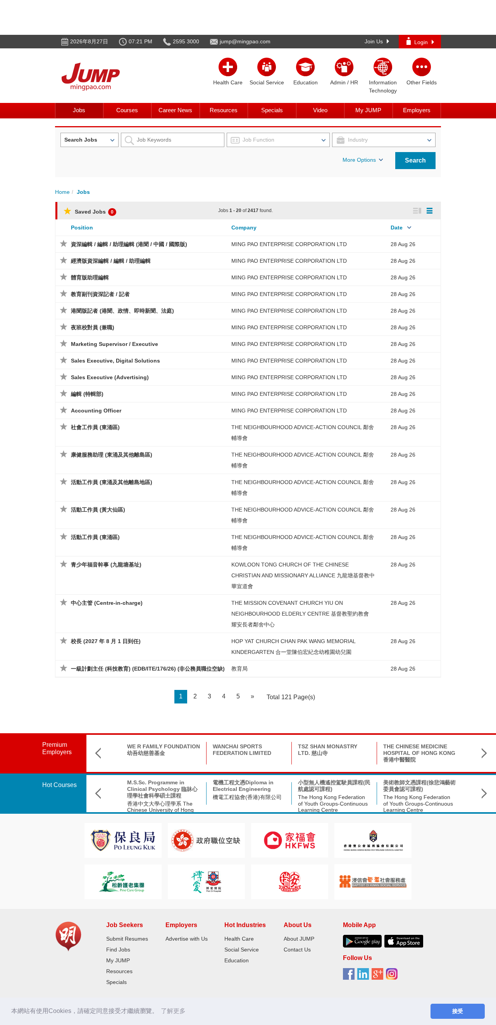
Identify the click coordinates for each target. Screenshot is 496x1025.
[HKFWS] (289, 840)
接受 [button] (457, 1011)
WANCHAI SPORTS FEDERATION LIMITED (242, 749)
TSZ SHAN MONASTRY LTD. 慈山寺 (327, 749)
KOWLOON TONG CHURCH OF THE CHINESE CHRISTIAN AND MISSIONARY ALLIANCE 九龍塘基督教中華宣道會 (303, 575)
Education (236, 960)
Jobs (79, 110)
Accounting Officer (96, 410)
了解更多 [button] (173, 1011)
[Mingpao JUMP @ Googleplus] (379, 977)
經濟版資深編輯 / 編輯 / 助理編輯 (111, 261)
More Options (359, 160)
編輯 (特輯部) (87, 394)
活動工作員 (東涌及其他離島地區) (111, 482)
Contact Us (297, 949)
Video (320, 110)
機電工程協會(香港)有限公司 (247, 797)
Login (421, 42)
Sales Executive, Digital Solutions (115, 361)
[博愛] (206, 881)
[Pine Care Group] (123, 881)
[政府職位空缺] (206, 840)
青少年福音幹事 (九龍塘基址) (106, 564)
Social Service (241, 949)
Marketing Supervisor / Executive (114, 344)
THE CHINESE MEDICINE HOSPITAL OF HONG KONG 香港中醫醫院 (419, 753)
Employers (417, 110)
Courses (127, 110)
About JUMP (299, 939)
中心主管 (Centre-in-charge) (107, 603)
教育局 (239, 669)
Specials (272, 110)
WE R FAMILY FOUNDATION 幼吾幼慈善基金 (163, 749)
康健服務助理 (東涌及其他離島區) (111, 455)
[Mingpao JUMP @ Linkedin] (364, 977)
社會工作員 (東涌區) (95, 427)
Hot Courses (59, 785)
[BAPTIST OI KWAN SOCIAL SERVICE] (373, 881)
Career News (175, 110)
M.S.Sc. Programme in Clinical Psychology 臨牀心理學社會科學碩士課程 (162, 789)
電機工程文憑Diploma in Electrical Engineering (243, 785)
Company (244, 227)
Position (82, 227)
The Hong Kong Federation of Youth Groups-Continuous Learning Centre (333, 803)
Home (62, 192)
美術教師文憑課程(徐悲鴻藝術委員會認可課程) (419, 785)
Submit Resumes (127, 939)
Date (397, 227)
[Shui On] (290, 881)
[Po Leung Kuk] (123, 840)
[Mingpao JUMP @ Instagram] (393, 977)
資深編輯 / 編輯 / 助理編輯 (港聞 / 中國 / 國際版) (129, 244)
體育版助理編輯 (90, 277)
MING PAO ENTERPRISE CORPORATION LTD (289, 244)
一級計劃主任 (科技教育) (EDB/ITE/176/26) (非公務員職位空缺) (148, 669)
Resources (224, 110)
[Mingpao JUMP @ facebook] (350, 977)
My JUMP (368, 110)
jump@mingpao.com (245, 41)
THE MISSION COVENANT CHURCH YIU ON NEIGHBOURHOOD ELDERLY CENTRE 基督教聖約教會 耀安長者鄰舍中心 (300, 614)
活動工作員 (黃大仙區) (98, 510)
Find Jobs (118, 949)
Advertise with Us (186, 939)
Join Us (374, 41)
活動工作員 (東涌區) (95, 537)
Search (415, 160)
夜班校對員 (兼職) (92, 327)
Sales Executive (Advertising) (110, 377)
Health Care (239, 939)
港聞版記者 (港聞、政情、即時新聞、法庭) (122, 311)
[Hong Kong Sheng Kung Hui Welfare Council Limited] (373, 840)
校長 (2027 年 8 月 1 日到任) (106, 641)
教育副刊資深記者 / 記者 (100, 294)
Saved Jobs (93, 212)
